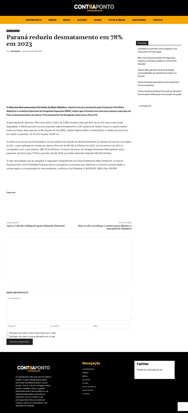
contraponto (15, 51)
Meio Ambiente (13, 31)
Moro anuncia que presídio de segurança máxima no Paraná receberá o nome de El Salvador (157, 61)
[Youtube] (182, 8)
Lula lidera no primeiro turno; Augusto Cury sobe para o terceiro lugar (157, 50)
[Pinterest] (115, 51)
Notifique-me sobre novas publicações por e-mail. (32, 336)
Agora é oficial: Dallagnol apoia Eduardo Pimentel (35, 225)
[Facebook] (171, 8)
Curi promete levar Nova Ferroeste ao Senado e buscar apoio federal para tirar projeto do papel (160, 92)
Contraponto (145, 105)
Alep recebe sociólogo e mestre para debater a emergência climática (105, 227)
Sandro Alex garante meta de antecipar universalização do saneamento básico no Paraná (157, 73)
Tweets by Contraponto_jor (150, 369)
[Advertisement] (69, 78)
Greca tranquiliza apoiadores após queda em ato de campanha (158, 83)
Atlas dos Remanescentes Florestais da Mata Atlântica (38, 107)
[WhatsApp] (122, 51)
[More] (128, 51)
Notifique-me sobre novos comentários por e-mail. (32, 333)
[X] (176, 8)
